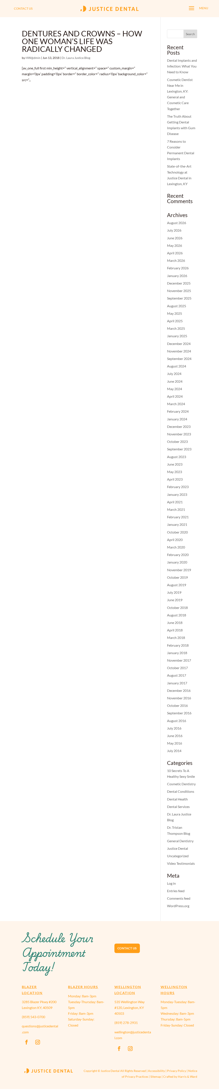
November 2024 (179, 351)
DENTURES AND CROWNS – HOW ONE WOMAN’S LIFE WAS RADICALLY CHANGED (82, 41)
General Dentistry (180, 841)
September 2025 (179, 298)
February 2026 (178, 268)
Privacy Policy (176, 1071)
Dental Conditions (180, 791)
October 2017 (177, 668)
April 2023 (175, 479)
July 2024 (174, 374)
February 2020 (178, 555)
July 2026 (174, 230)
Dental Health (177, 799)
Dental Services (178, 807)
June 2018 (174, 622)
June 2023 (174, 464)
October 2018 (177, 607)
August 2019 (176, 585)
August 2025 (176, 306)
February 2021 (178, 517)
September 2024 (179, 359)
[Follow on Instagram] (37, 1042)
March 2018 (176, 637)
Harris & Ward (187, 1076)
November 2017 (179, 660)
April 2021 (175, 502)
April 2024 (175, 396)
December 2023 (179, 426)
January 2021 (177, 524)
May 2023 (174, 472)
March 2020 (176, 547)
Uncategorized (178, 856)
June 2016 (174, 736)
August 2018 (176, 615)
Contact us (127, 948)
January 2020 (177, 562)
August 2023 (176, 457)
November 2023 (179, 434)
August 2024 (176, 366)
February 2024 (178, 411)
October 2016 (177, 705)
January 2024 (177, 419)
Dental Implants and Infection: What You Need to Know (182, 66)
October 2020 (177, 532)
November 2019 (179, 570)
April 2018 (175, 630)
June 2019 (174, 600)
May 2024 (174, 389)
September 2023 (179, 449)
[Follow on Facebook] (26, 1042)
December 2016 (179, 690)
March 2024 (176, 404)
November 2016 (179, 698)
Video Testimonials (181, 863)
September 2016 (179, 713)
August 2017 (176, 675)
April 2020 (175, 540)
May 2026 (174, 245)
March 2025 (176, 328)
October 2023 (177, 441)
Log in (171, 883)
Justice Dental (177, 848)
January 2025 (177, 336)
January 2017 (177, 683)
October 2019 (177, 577)
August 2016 (176, 721)
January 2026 (177, 276)
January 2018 (177, 653)
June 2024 (174, 381)
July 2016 (174, 728)
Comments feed (178, 898)
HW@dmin (33, 58)
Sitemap (155, 1076)
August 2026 (176, 223)
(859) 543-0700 (33, 1017)
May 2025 (174, 313)
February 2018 (178, 645)
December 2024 (179, 344)
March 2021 (176, 509)
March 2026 (176, 260)
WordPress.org (178, 906)
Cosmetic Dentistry (181, 784)
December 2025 (179, 283)
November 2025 (179, 291)
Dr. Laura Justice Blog (76, 58)
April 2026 (175, 253)
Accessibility (156, 1071)
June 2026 (174, 238)
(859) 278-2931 (126, 1023)
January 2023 (177, 494)
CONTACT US (23, 8)
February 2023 (178, 487)
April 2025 (175, 321)
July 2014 (174, 751)
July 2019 (174, 592)
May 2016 (174, 743)
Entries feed (176, 891)
